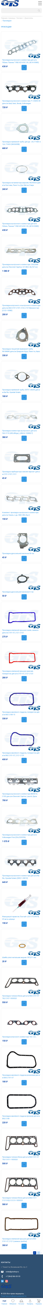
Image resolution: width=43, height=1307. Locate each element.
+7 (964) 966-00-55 (13, 1276)
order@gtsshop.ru (12, 1272)
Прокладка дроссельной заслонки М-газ (18, 553)
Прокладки (6, 27)
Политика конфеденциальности (13, 1296)
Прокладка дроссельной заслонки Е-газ (18, 592)
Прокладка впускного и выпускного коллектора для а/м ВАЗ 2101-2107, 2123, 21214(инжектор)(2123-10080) (21, 308)
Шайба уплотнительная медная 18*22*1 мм (19, 957)
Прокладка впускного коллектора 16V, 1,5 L (19, 1037)
